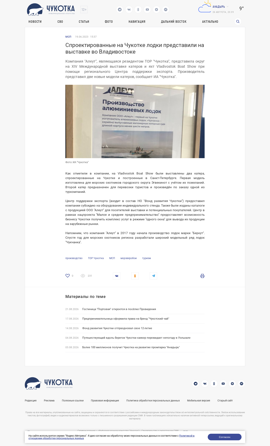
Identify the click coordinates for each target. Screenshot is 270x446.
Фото (109, 21)
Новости (35, 21)
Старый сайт (225, 400)
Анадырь (219, 6)
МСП (68, 36)
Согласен (224, 437)
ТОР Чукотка (96, 258)
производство (73, 258)
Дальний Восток (174, 21)
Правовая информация (105, 400)
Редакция (31, 400)
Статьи (84, 21)
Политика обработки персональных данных (153, 400)
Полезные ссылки (73, 400)
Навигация (137, 21)
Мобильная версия (198, 400)
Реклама (49, 400)
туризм (146, 258)
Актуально (210, 21)
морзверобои (128, 258)
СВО (60, 21)
